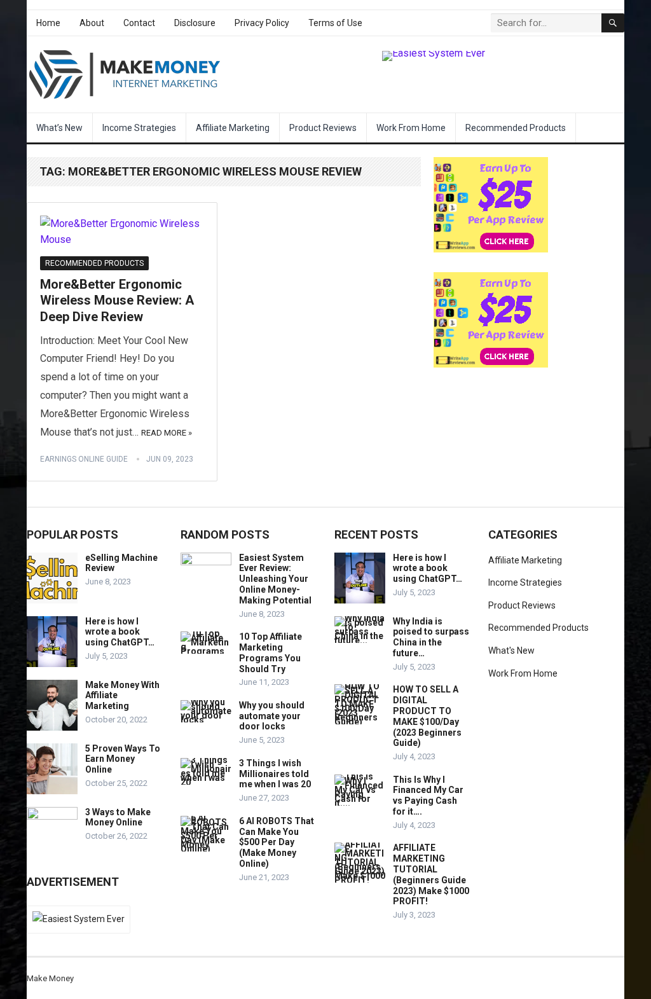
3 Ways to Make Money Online (118, 817)
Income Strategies (139, 128)
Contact (139, 23)
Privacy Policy (262, 23)
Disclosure (195, 23)
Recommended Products (515, 128)
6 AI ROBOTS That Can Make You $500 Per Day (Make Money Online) (276, 842)
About (91, 23)
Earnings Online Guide (84, 459)
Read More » (166, 432)
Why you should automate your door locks (272, 716)
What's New (511, 650)
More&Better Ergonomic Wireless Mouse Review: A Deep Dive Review (117, 300)
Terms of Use (335, 23)
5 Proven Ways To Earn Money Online (122, 759)
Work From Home (411, 128)
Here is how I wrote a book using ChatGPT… (119, 632)
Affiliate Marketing (233, 128)
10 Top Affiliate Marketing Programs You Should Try (270, 652)
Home (48, 23)
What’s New (59, 128)
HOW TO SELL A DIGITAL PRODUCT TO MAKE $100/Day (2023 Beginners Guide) (427, 716)
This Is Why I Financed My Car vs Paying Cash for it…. (428, 795)
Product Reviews (323, 128)
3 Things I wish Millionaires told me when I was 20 (275, 774)
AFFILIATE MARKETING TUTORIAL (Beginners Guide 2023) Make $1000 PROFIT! (431, 874)
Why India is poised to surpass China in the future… (431, 637)
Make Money (50, 978)
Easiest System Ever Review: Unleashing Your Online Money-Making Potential (275, 579)
